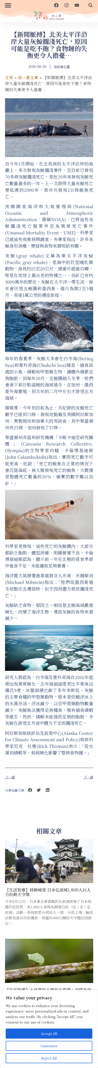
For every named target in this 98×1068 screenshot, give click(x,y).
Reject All (49, 1058)
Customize (49, 1046)
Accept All (49, 1033)
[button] (8, 5)
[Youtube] (76, 5)
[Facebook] (56, 5)
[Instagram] (66, 5)
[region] (49, 1029)
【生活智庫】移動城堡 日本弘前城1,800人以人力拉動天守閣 (48, 892)
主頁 (9, 77)
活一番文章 (28, 77)
